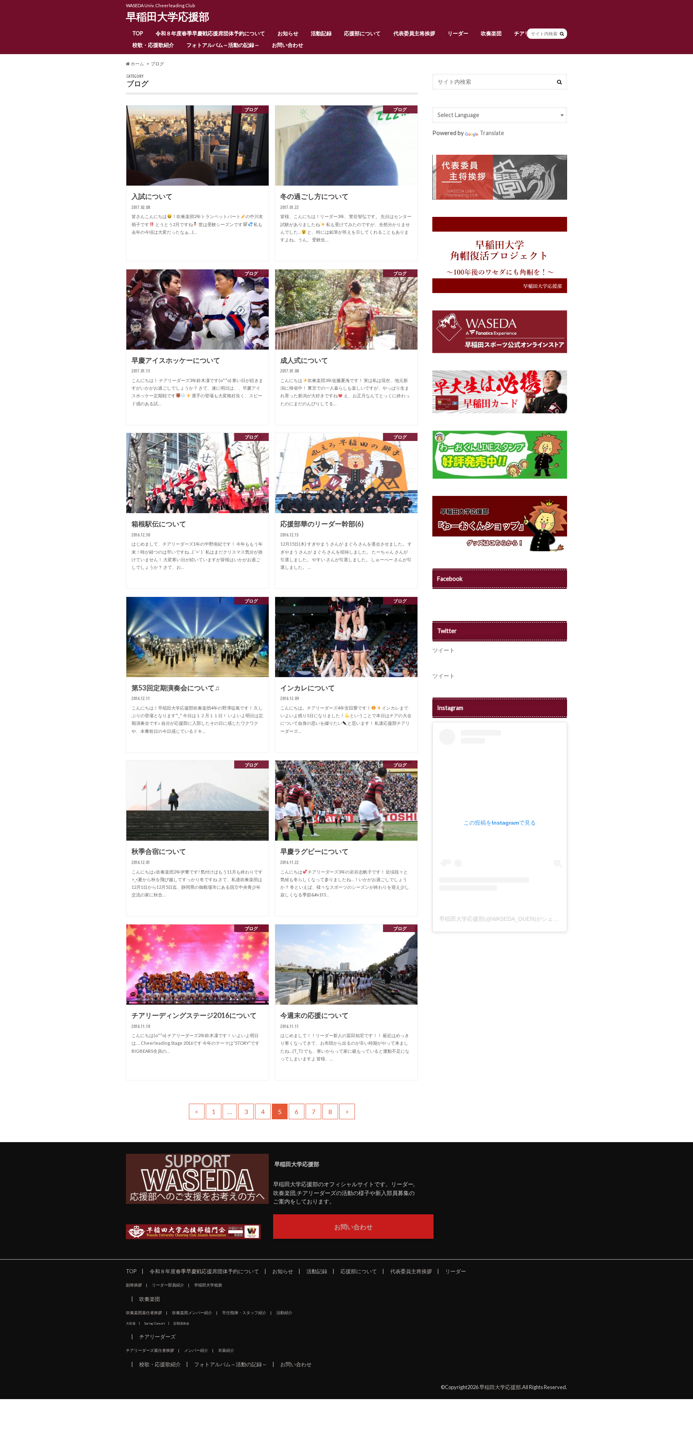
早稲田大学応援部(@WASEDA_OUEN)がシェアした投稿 (510, 919)
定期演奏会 (181, 1323)
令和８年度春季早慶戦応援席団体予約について (210, 33)
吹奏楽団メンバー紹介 (192, 1312)
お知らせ (288, 33)
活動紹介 (284, 1312)
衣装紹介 (226, 1350)
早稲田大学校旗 (208, 1284)
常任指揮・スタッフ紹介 (244, 1312)
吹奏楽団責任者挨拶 (144, 1312)
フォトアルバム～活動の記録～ (222, 45)
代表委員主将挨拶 (414, 33)
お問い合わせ (287, 45)
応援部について (362, 33)
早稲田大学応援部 (167, 16)
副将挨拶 (134, 1284)
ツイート (443, 650)
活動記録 (321, 33)
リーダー (458, 33)
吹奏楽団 (491, 33)
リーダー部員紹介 (168, 1284)
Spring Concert (154, 1323)
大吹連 (131, 1323)
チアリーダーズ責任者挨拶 (150, 1350)
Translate (492, 132)
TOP (137, 33)
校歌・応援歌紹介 (153, 45)
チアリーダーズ (157, 1336)
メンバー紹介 (196, 1350)
